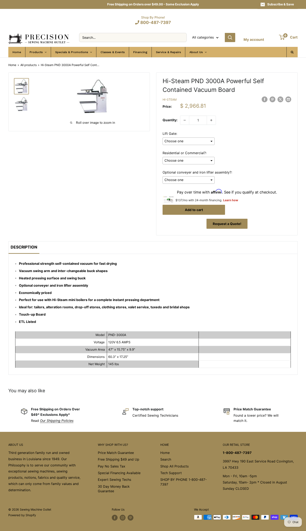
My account (254, 39)
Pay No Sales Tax (111, 466)
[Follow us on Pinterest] (130, 518)
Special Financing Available (119, 473)
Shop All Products (174, 466)
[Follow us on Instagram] (123, 518)
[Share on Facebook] (264, 99)
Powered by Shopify (22, 515)
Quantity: (170, 120)
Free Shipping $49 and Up (118, 459)
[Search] (230, 37)
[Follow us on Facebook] (115, 518)
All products (28, 65)
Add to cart (194, 210)
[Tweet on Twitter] (280, 99)
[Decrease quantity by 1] (184, 120)
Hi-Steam (170, 99)
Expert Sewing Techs (114, 479)
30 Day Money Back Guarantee (114, 488)
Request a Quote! (227, 224)
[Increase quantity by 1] (211, 120)
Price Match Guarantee (116, 453)
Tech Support (171, 473)
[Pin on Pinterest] (272, 99)
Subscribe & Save (280, 4)
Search (165, 459)
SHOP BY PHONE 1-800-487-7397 (183, 481)
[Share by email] (288, 99)
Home (12, 65)
